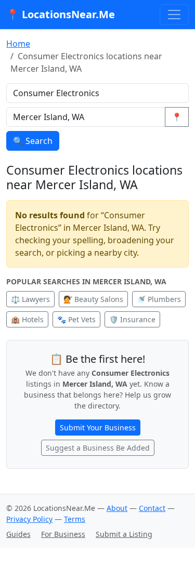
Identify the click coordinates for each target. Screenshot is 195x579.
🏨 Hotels (27, 319)
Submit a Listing (124, 534)
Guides (18, 534)
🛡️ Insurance (132, 319)
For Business (63, 534)
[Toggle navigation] (174, 14)
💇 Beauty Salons (93, 299)
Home (18, 43)
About (117, 508)
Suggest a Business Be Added (98, 448)
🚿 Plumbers (159, 299)
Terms (74, 519)
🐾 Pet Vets (76, 319)
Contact (152, 508)
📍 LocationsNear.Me (60, 14)
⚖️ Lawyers (30, 299)
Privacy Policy (29, 519)
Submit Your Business (98, 427)
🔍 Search (33, 141)
